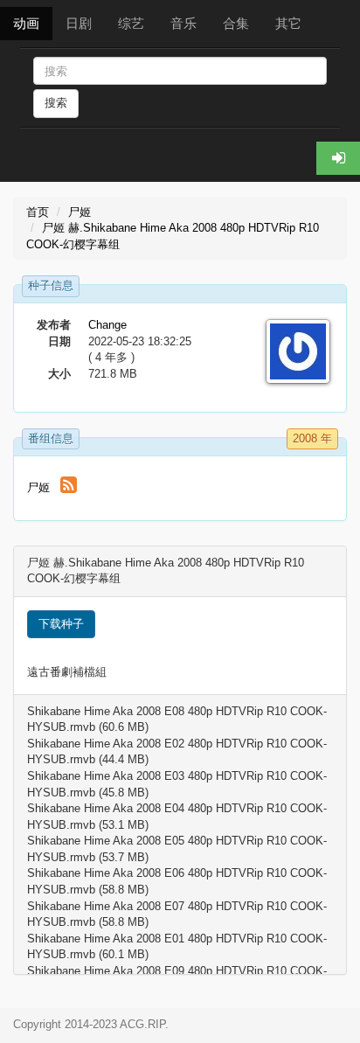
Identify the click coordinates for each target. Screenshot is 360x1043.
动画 (26, 23)
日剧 (79, 23)
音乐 (183, 23)
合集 (236, 23)
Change (107, 324)
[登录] (338, 158)
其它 (288, 23)
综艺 (131, 23)
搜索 (56, 102)
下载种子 (61, 623)
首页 (37, 212)
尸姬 (79, 212)
